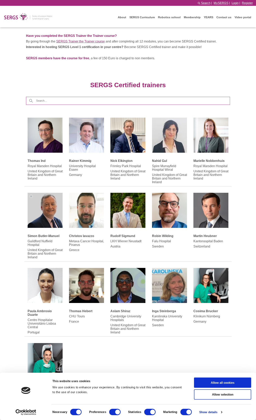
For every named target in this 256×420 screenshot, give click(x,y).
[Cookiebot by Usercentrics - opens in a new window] (25, 412)
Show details (208, 412)
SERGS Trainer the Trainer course (80, 41)
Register (247, 3)
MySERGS (221, 3)
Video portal (243, 17)
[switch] (115, 412)
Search (205, 3)
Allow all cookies (222, 382)
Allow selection (222, 394)
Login (235, 3)
